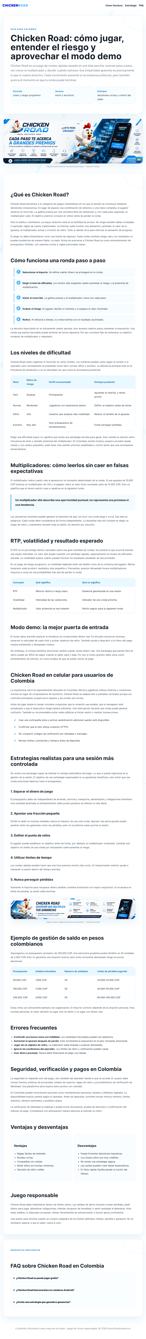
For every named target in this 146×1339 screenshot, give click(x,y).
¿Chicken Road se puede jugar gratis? (37, 1278)
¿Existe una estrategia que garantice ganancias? (43, 1302)
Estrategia (130, 5)
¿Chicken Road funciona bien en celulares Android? (45, 1290)
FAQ (141, 5)
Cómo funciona (114, 5)
